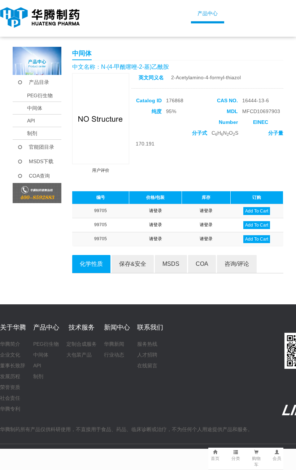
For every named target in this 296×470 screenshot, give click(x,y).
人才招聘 (147, 355)
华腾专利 (10, 409)
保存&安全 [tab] (132, 264)
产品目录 (39, 82)
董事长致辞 (12, 365)
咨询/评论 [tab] (237, 264)
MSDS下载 (41, 161)
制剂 (32, 133)
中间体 (34, 108)
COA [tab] (202, 264)
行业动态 (114, 355)
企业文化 (10, 355)
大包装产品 (79, 355)
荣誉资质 (10, 387)
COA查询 (39, 176)
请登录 (155, 210)
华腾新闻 (114, 344)
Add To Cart (256, 211)
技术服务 (256, 13)
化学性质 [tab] (91, 264)
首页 (115, 13)
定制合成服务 (81, 344)
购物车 (256, 461)
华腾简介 (10, 344)
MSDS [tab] (170, 264)
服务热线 (147, 344)
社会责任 (10, 398)
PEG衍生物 (40, 95)
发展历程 (10, 376)
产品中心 (207, 13)
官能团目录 (41, 147)
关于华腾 (159, 13)
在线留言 (147, 365)
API (31, 121)
